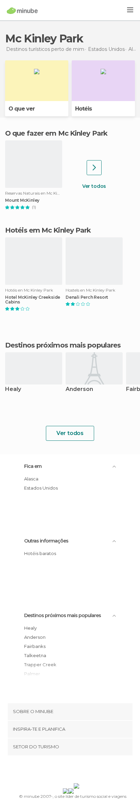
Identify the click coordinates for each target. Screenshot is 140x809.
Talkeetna (35, 655)
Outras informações (46, 541)
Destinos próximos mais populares (63, 345)
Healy (13, 389)
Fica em (32, 466)
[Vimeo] (77, 771)
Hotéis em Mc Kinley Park (48, 230)
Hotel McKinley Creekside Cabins (32, 299)
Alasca (31, 478)
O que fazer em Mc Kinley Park (56, 133)
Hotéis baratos (40, 553)
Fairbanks (35, 646)
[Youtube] (86, 771)
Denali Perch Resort (87, 297)
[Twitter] (68, 771)
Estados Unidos (41, 488)
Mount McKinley (22, 200)
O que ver (21, 108)
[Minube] (22, 10)
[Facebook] (59, 771)
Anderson (79, 389)
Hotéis (83, 108)
